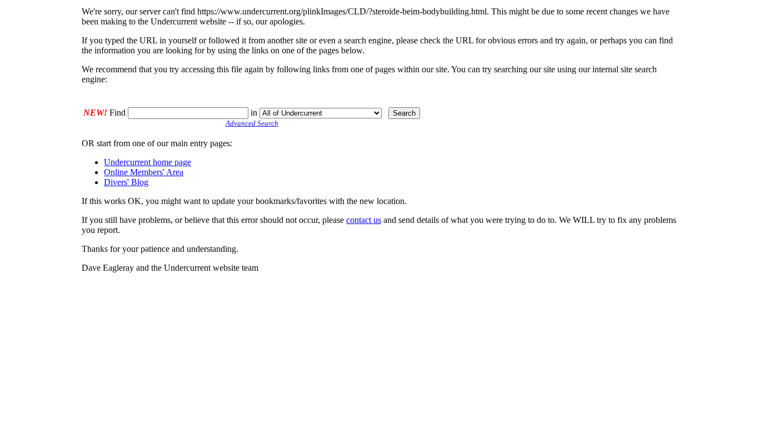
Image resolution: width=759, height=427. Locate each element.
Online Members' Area (143, 172)
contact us (363, 220)
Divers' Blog (126, 182)
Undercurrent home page (147, 162)
